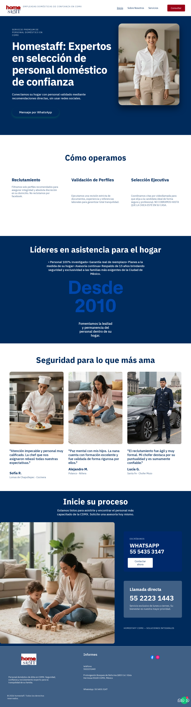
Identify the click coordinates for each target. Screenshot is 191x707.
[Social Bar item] (152, 657)
